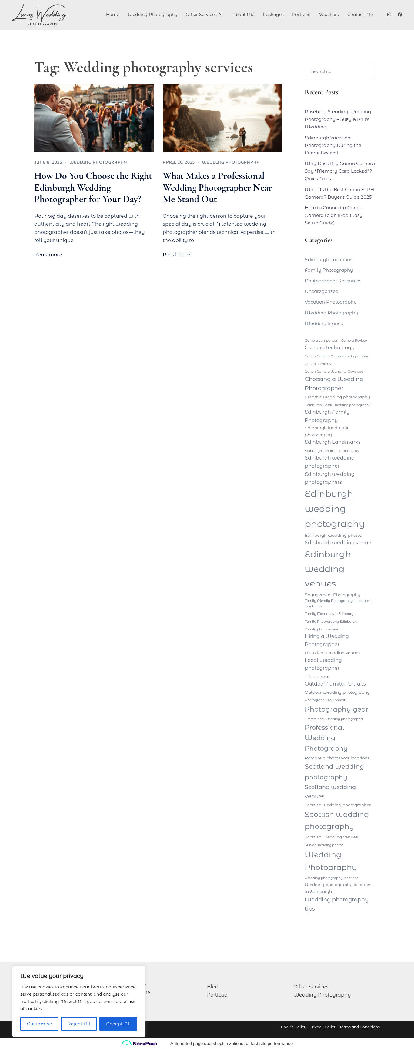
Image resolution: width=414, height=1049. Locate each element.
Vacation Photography (331, 302)
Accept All (118, 1024)
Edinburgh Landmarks (333, 442)
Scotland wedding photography (334, 772)
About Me (243, 14)
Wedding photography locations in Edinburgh (338, 888)
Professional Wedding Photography (326, 738)
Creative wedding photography (337, 396)
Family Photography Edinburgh (331, 622)
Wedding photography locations (331, 878)
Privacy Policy (322, 1027)
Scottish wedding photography (337, 820)
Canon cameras (318, 364)
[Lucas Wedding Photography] (39, 14)
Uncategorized (322, 291)
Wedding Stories (324, 323)
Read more (48, 254)
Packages (273, 14)
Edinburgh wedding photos (333, 535)
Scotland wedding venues (330, 791)
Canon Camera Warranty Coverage (334, 371)
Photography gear (337, 709)
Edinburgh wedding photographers (330, 478)
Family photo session (322, 629)
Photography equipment (325, 700)
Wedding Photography (152, 14)
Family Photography (329, 270)
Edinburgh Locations (328, 259)
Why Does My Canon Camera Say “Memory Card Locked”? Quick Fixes (340, 171)
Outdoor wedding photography (337, 692)
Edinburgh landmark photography (326, 431)
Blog (213, 987)
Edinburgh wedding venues (328, 569)
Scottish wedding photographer (338, 804)
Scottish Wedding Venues (331, 837)
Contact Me (360, 14)
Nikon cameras (317, 677)
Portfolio (301, 14)
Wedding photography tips (337, 904)
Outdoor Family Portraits (335, 684)
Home (112, 14)
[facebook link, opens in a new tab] (399, 14)
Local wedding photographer (323, 664)
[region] (78, 1001)
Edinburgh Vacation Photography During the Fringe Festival (333, 145)
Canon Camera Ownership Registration (337, 356)
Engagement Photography (332, 594)
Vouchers (329, 14)
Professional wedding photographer (334, 719)
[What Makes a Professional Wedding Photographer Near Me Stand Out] (222, 118)
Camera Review (354, 341)
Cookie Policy (293, 1027)
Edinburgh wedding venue (338, 543)
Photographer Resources (333, 281)
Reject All (79, 1024)
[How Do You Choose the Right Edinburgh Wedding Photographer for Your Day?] (94, 118)
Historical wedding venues (332, 652)
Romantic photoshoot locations (337, 757)
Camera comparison (321, 341)
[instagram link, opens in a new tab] (388, 14)
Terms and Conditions (359, 1027)
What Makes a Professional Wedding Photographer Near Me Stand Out (217, 187)
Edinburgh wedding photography (335, 509)
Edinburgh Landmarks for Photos (332, 451)
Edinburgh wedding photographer (330, 462)
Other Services (201, 14)
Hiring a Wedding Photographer (327, 640)
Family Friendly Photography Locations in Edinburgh (339, 603)
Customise (39, 1024)
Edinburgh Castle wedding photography (338, 405)
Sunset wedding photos (324, 845)
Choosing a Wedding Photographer (334, 383)
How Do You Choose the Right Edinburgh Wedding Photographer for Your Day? (93, 187)
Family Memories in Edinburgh (330, 614)
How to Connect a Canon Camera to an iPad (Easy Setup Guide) (333, 215)
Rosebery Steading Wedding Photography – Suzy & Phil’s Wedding (338, 119)
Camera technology (330, 347)
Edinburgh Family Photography (327, 416)
